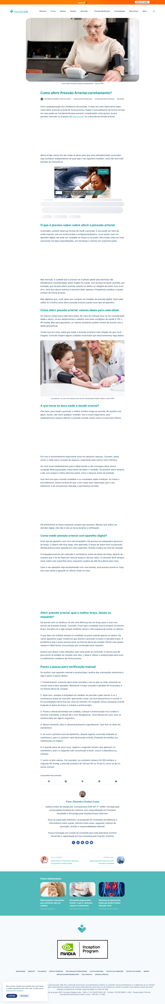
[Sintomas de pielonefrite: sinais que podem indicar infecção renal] (112, 889)
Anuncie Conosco (101, 974)
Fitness (73, 11)
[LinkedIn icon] (78, 842)
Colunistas (42, 971)
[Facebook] (49, 781)
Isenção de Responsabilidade (68, 974)
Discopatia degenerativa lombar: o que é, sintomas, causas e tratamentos (81, 903)
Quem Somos (20, 971)
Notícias (42, 11)
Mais (145, 11)
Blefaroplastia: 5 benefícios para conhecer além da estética (52, 903)
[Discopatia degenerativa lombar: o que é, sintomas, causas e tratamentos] (82, 889)
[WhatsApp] (116, 781)
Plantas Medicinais (102, 11)
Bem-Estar (134, 11)
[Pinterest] (82, 781)
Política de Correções (114, 971)
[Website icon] (82, 842)
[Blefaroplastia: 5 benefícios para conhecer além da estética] (53, 889)
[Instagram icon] (91, 842)
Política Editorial (96, 971)
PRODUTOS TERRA (142, 2)
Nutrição (84, 11)
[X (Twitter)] (65, 781)
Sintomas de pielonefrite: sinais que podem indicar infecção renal (110, 903)
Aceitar (11, 996)
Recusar (24, 996)
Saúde (53, 11)
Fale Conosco (87, 974)
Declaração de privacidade (76, 971)
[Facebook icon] (73, 842)
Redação (31, 971)
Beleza (63, 11)
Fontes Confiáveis (56, 971)
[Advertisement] (82, 137)
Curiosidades (119, 11)
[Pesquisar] (154, 11)
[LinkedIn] (99, 781)
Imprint (146, 971)
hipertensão (78, 116)
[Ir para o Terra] (82, 2)
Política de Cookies (133, 971)
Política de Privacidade (14, 990)
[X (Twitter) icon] (87, 842)
